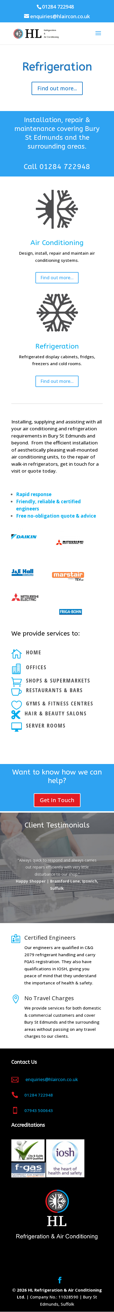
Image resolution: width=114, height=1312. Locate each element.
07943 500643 (38, 1110)
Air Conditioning (57, 243)
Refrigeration (57, 66)
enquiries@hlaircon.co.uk (51, 1079)
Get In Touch (57, 800)
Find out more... (57, 88)
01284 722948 (64, 166)
